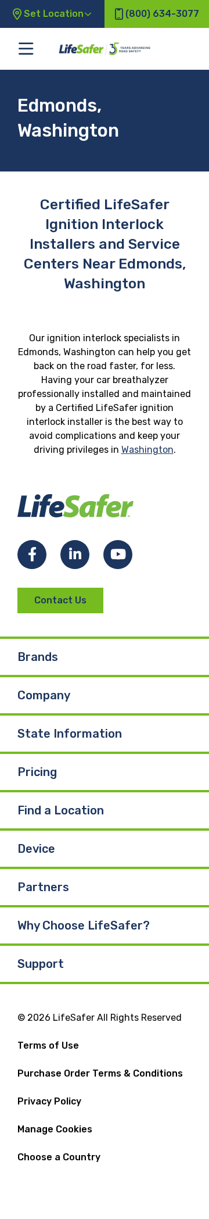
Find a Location (60, 810)
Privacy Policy (49, 1101)
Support (40, 964)
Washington (147, 449)
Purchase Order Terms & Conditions (100, 1073)
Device (36, 849)
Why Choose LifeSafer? (83, 925)
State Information (69, 734)
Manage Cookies (54, 1129)
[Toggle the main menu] (25, 48)
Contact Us (60, 600)
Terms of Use (48, 1045)
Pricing (37, 772)
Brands (37, 657)
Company (43, 695)
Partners (43, 887)
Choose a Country (58, 1157)
